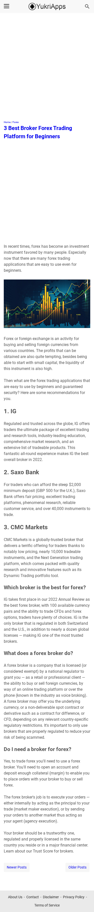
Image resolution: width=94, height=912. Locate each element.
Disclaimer (51, 897)
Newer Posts (17, 867)
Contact (32, 897)
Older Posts (77, 867)
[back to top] (84, 901)
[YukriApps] (47, 6)
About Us (15, 897)
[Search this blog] (87, 7)
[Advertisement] (47, 67)
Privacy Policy (73, 897)
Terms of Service (47, 905)
